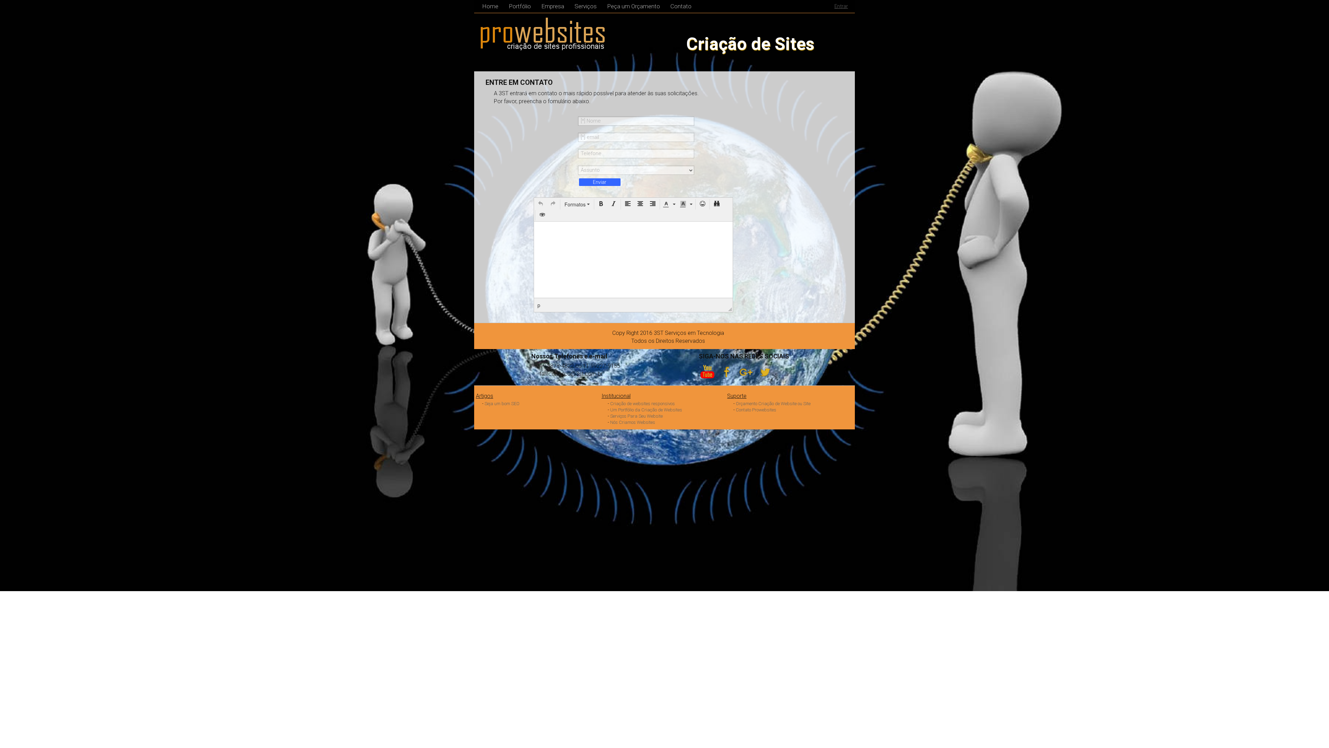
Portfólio (520, 6)
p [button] (538, 305)
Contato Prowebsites (756, 409)
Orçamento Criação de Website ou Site (773, 403)
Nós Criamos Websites (632, 422)
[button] (540, 204)
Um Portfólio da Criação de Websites (646, 409)
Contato (680, 6)
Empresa (552, 6)
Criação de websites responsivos (642, 403)
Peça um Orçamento (633, 6)
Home (490, 6)
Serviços (586, 6)
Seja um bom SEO (502, 403)
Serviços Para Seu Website (636, 416)
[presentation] (540, 204)
